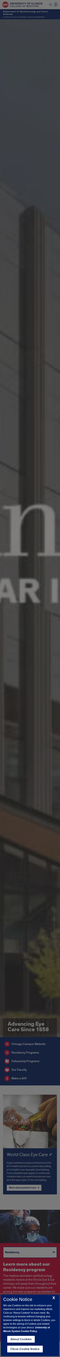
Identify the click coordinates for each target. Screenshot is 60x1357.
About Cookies (21, 1339)
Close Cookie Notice (25, 1349)
